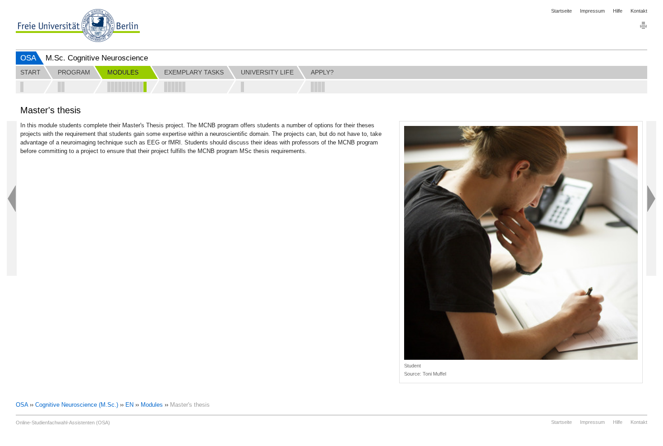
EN (129, 404)
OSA (28, 58)
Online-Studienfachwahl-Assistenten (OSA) (63, 422)
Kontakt (639, 11)
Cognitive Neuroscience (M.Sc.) (76, 404)
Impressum (592, 11)
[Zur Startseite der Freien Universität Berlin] (78, 25)
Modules (152, 404)
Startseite (561, 11)
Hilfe (617, 11)
